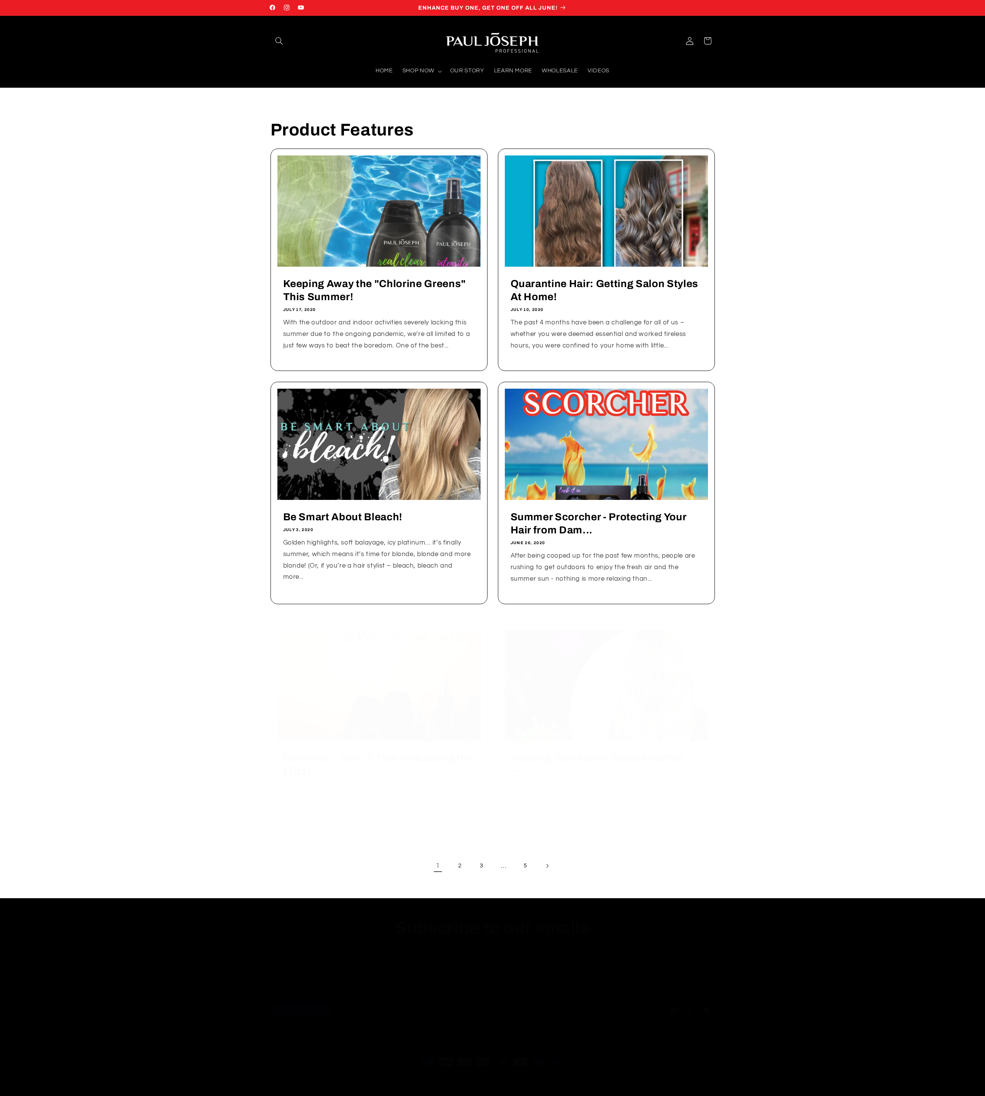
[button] (279, 41)
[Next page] (547, 866)
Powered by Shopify (374, 1076)
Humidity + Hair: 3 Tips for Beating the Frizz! (378, 764)
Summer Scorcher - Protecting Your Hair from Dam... (598, 523)
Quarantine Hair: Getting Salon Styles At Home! (604, 290)
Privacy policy (462, 1077)
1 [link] (438, 865)
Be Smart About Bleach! (342, 517)
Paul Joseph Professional (320, 1076)
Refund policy (422, 1077)
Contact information (556, 1077)
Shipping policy (605, 1077)
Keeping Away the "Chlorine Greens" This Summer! (374, 290)
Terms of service (505, 1077)
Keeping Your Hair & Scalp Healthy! (597, 758)
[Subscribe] (556, 975)
